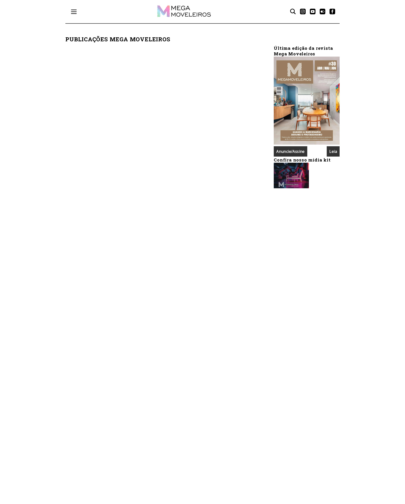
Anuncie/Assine (290, 151)
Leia (333, 151)
